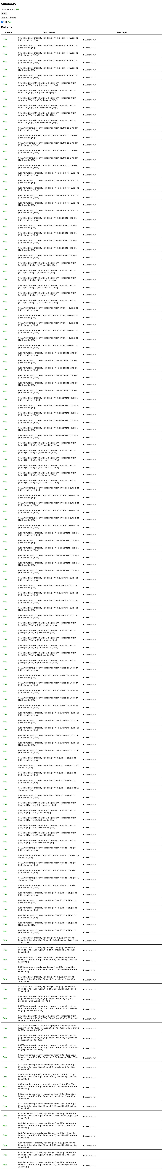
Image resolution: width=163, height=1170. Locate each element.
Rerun (4, 13)
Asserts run (90, 40)
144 (7, 22)
